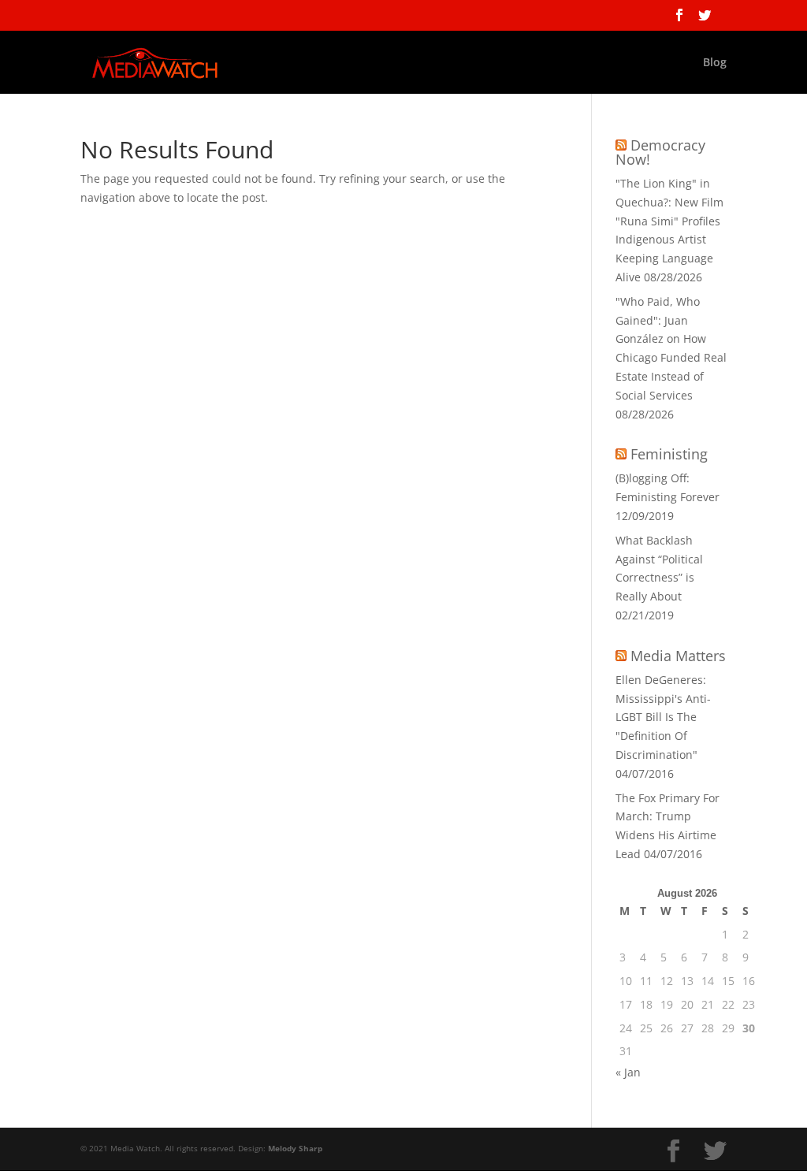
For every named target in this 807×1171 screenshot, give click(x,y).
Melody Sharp (295, 1148)
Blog (715, 63)
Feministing (669, 453)
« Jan (628, 1072)
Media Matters (678, 655)
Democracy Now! (660, 152)
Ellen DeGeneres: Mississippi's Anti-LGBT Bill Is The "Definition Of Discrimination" (663, 717)
